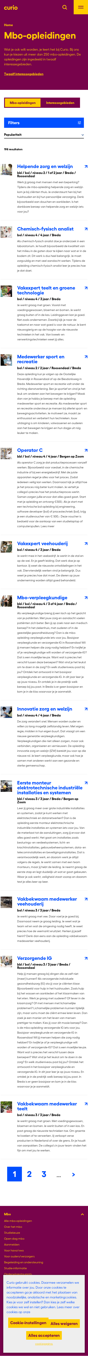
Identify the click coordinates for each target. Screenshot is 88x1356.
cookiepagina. (44, 1343)
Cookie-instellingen (28, 1322)
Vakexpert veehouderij (42, 543)
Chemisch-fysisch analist (45, 229)
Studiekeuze (12, 1232)
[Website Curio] (11, 7)
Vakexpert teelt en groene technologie (46, 290)
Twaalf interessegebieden (23, 74)
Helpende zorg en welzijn (45, 166)
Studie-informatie (15, 1268)
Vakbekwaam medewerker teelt (47, 1106)
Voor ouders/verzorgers (19, 1256)
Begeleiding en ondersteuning (23, 1262)
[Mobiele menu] (81, 7)
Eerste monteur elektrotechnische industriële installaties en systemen (49, 787)
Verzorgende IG (34, 958)
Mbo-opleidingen (23, 103)
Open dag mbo (14, 1238)
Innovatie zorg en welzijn (44, 709)
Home (8, 25)
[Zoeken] (64, 7)
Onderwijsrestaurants (18, 1274)
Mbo (7, 1214)
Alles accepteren (44, 1335)
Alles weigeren (64, 1323)
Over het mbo (13, 1226)
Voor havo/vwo (14, 1250)
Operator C (30, 450)
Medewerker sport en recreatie (40, 359)
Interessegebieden (60, 103)
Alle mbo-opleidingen (18, 1220)
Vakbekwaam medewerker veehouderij (47, 901)
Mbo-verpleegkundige (42, 597)
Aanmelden (11, 1244)
